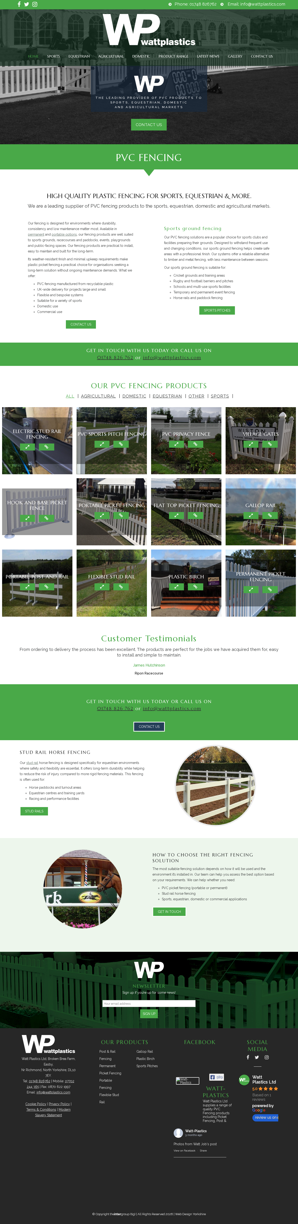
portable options (64, 234)
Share (203, 1150)
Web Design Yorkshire (190, 1214)
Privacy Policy (59, 1104)
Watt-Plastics (196, 1131)
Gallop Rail (144, 1051)
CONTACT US (149, 124)
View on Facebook (184, 1150)
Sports (53, 56)
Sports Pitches (147, 1066)
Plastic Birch (145, 1059)
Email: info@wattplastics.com (256, 4)
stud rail (32, 763)
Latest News (208, 56)
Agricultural (111, 56)
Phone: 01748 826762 (196, 4)
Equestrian (79, 56)
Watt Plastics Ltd (264, 1079)
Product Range (173, 56)
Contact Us (262, 56)
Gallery (235, 56)
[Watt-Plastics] (187, 1081)
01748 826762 (39, 1081)
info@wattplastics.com (172, 358)
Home (33, 56)
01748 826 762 (115, 358)
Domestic (141, 56)
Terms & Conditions (41, 1109)
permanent (36, 234)
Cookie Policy (35, 1104)
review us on (266, 1117)
